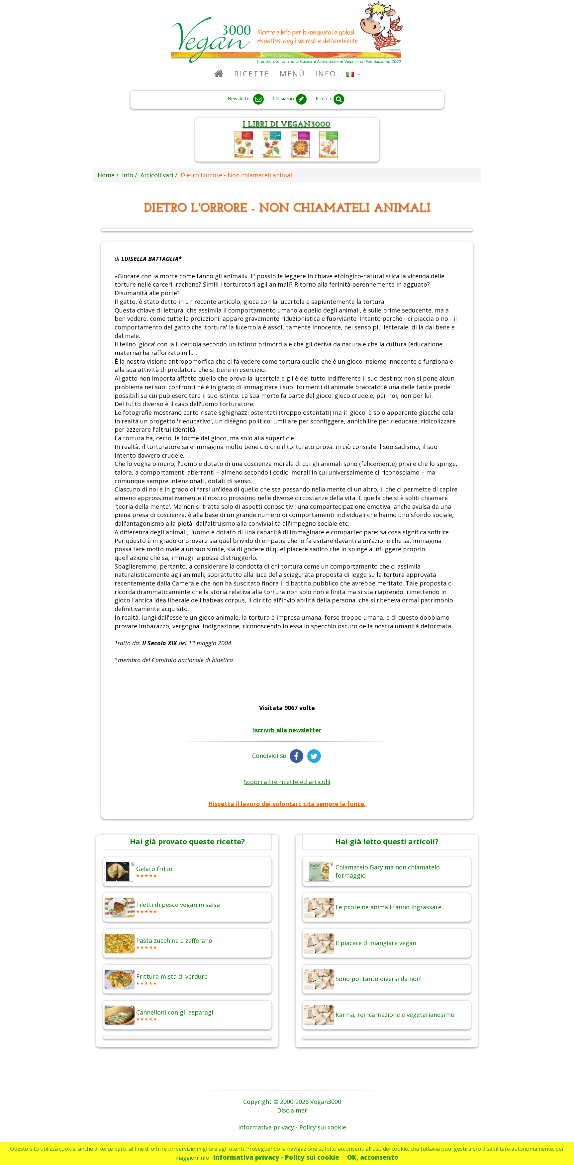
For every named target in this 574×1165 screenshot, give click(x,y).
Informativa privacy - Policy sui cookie (276, 1157)
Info (325, 73)
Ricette (252, 73)
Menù (292, 73)
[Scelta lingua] (353, 73)
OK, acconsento (373, 1157)
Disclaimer (292, 1110)
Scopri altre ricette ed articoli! (287, 782)
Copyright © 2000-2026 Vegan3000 (292, 1102)
